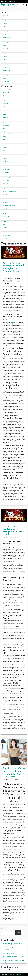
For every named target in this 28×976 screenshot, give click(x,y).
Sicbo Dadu (5, 166)
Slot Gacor (5, 202)
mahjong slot (5, 131)
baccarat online (6, 92)
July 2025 (5, 51)
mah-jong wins (6, 125)
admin (17, 779)
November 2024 (6, 73)
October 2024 (6, 75)
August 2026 (5, 15)
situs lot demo (6, 172)
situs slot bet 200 (6, 177)
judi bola (4, 120)
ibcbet (4, 109)
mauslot (4, 136)
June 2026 (5, 20)
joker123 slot (5, 117)
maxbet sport (6, 142)
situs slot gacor (6, 180)
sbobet (4, 155)
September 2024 (6, 78)
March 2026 (5, 29)
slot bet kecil (5, 188)
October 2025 (6, 42)
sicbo (4, 164)
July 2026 (5, 18)
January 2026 (6, 34)
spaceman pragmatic (7, 230)
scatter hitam (6, 161)
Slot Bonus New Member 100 (9, 191)
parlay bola (5, 144)
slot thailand (5, 219)
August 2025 (5, 48)
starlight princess (6, 235)
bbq (3, 95)
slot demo (5, 194)
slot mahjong (5, 208)
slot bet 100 (5, 183)
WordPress (10, 974)
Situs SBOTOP (6, 175)
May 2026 (5, 23)
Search (3, 929)
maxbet (4, 139)
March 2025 (5, 62)
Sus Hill (19, 974)
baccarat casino (19, 831)
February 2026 (6, 31)
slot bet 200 (5, 186)
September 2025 (6, 45)
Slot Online (5, 210)
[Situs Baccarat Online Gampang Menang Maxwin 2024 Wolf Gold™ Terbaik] (14, 751)
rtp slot (4, 153)
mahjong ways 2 (6, 133)
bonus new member (7, 98)
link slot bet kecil (6, 122)
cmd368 (4, 106)
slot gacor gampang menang (9, 205)
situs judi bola (6, 169)
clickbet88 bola (6, 103)
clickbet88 (5, 100)
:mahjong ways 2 (6, 89)
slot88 (4, 224)
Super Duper (16, 537)
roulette (4, 150)
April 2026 (5, 26)
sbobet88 (5, 158)
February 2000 (6, 81)
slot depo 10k (5, 197)
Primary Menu (26, 5)
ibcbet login (5, 111)
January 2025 (6, 67)
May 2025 (5, 56)
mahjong (4, 128)
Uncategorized (6, 238)
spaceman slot (6, 232)
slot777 (4, 221)
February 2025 (6, 64)
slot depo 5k (5, 199)
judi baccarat (14, 582)
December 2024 (6, 70)
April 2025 (5, 59)
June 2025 (5, 53)
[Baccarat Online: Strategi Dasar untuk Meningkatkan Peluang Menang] (14, 252)
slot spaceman (6, 216)
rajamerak (5, 147)
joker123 (4, 114)
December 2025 (6, 37)
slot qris (4, 213)
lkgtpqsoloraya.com (12, 4)
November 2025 (6, 40)
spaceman (5, 227)
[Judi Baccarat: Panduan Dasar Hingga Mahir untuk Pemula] (14, 515)
